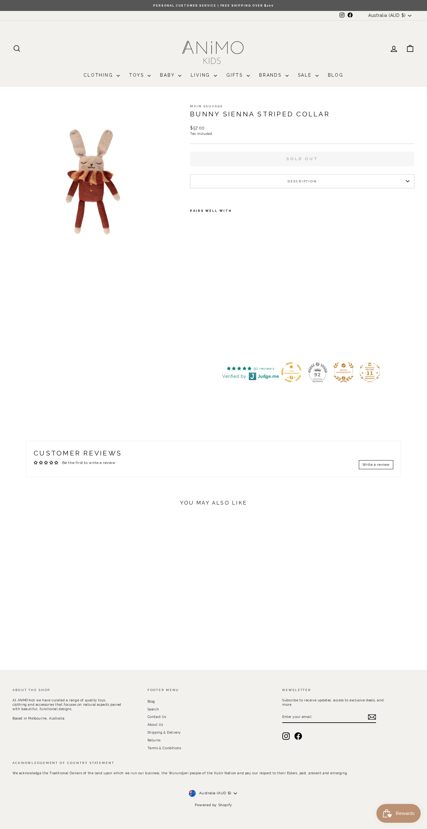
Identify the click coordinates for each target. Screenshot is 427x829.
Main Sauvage (206, 106)
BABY (168, 75)
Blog (336, 75)
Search (153, 709)
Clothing (99, 75)
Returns (154, 740)
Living (201, 75)
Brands (271, 75)
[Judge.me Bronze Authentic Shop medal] (344, 372)
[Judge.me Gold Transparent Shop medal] (291, 372)
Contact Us (157, 717)
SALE (306, 75)
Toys (137, 75)
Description (302, 181)
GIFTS (235, 75)
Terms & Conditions (164, 748)
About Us (155, 724)
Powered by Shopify (213, 805)
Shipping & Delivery (164, 732)
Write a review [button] (376, 464)
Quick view (60, 610)
